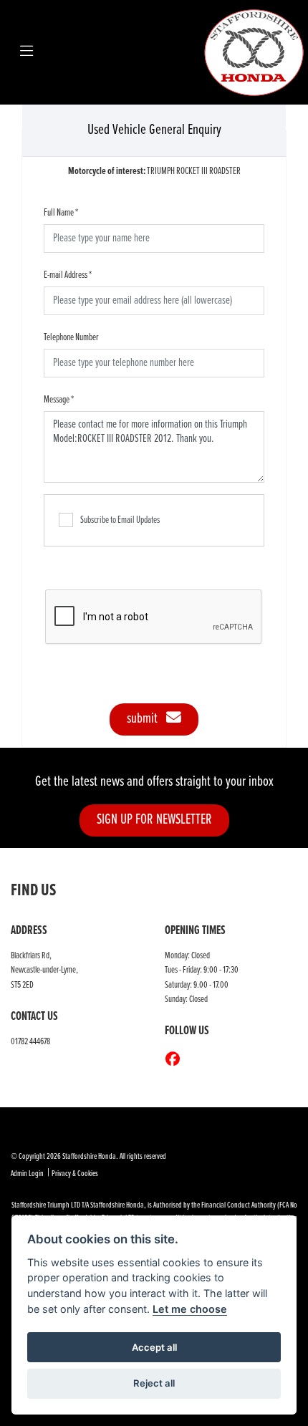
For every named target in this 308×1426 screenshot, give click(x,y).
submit (146, 718)
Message (59, 399)
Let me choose (190, 1309)
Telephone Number (71, 337)
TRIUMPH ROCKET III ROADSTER (154, 171)
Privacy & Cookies (75, 1174)
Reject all (154, 1383)
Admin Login (27, 1174)
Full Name (61, 212)
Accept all (154, 1347)
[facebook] (176, 1060)
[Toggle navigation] (26, 52)
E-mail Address (68, 275)
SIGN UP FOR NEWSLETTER (154, 819)
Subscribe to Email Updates (120, 520)
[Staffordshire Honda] (254, 51)
